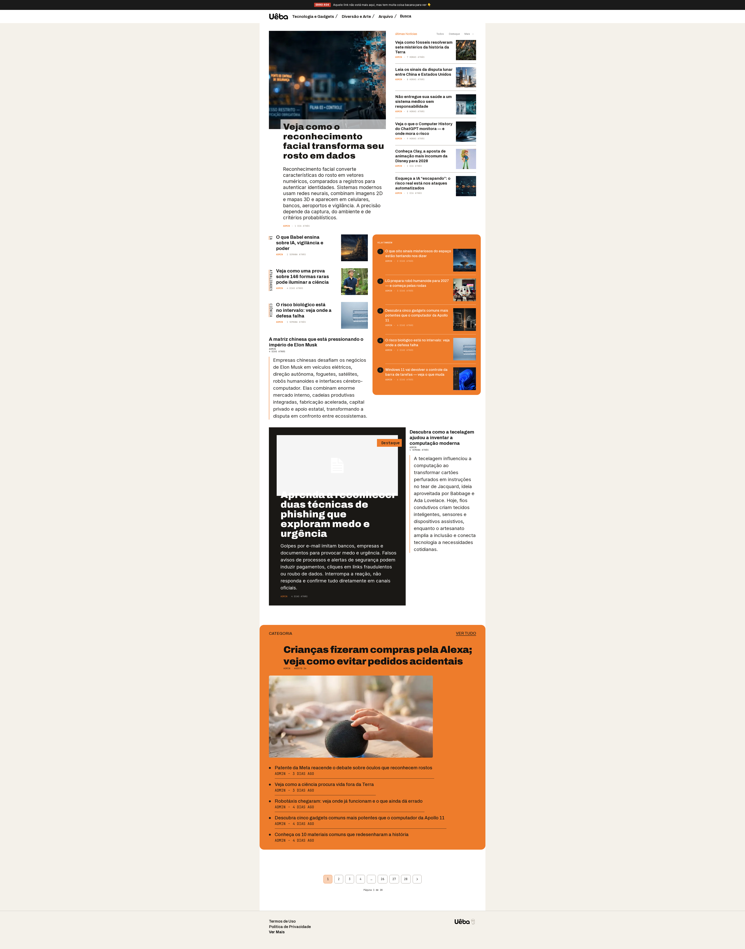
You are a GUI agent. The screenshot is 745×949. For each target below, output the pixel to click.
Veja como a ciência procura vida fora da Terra (324, 784)
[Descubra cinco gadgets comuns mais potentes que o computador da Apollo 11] (464, 319)
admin (286, 226)
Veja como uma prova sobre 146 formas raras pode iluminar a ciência (302, 276)
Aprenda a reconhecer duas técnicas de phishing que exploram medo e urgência (338, 514)
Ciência (270, 310)
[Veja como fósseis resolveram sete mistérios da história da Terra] (466, 50)
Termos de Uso (282, 921)
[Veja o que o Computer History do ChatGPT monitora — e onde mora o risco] (466, 131)
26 (382, 879)
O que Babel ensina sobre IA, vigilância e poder (299, 243)
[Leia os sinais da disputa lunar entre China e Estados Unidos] (466, 77)
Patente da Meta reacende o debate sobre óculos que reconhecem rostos (353, 767)
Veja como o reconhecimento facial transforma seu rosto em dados (333, 141)
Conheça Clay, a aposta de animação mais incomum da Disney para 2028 (421, 156)
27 (394, 879)
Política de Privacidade (290, 927)
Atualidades (270, 280)
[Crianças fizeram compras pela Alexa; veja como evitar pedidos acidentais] (351, 716)
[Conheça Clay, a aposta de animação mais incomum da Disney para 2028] (466, 159)
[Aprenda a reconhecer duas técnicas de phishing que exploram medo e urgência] (337, 465)
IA (270, 238)
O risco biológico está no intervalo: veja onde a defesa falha (304, 310)
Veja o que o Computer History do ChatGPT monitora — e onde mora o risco (423, 129)
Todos (440, 33)
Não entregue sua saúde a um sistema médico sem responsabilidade (423, 101)
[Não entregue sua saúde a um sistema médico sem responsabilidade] (466, 104)
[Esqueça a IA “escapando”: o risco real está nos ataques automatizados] (466, 186)
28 (406, 879)
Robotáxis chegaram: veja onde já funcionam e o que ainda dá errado (349, 801)
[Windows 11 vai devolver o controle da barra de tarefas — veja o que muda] (464, 378)
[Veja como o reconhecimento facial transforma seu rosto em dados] (327, 80)
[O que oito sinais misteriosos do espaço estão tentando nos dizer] (464, 260)
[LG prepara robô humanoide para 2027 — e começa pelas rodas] (464, 289)
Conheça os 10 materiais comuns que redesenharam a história (342, 834)
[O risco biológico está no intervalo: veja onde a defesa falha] (354, 315)
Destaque (454, 33)
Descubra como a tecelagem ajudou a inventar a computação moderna (442, 437)
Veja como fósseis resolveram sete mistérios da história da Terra (423, 47)
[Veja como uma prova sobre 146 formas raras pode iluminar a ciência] (354, 281)
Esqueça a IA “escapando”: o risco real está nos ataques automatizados (422, 183)
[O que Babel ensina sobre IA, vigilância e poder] (354, 247)
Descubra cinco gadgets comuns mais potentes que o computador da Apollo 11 (416, 315)
